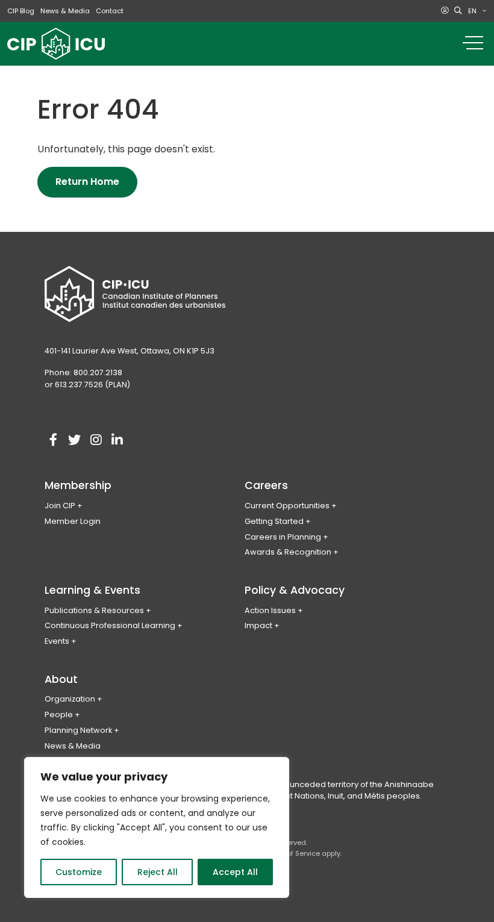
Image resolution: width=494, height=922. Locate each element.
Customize (78, 872)
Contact (110, 11)
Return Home (87, 181)
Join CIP (60, 505)
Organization (70, 699)
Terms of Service (292, 853)
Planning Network (78, 730)
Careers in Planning (283, 537)
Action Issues (270, 610)
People (59, 714)
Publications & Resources (94, 610)
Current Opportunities (287, 505)
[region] (156, 827)
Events (57, 641)
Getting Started (274, 521)
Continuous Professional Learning (110, 625)
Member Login (73, 521)
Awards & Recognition (288, 552)
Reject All (157, 872)
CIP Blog (20, 11)
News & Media (65, 11)
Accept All (235, 872)
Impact (258, 625)
